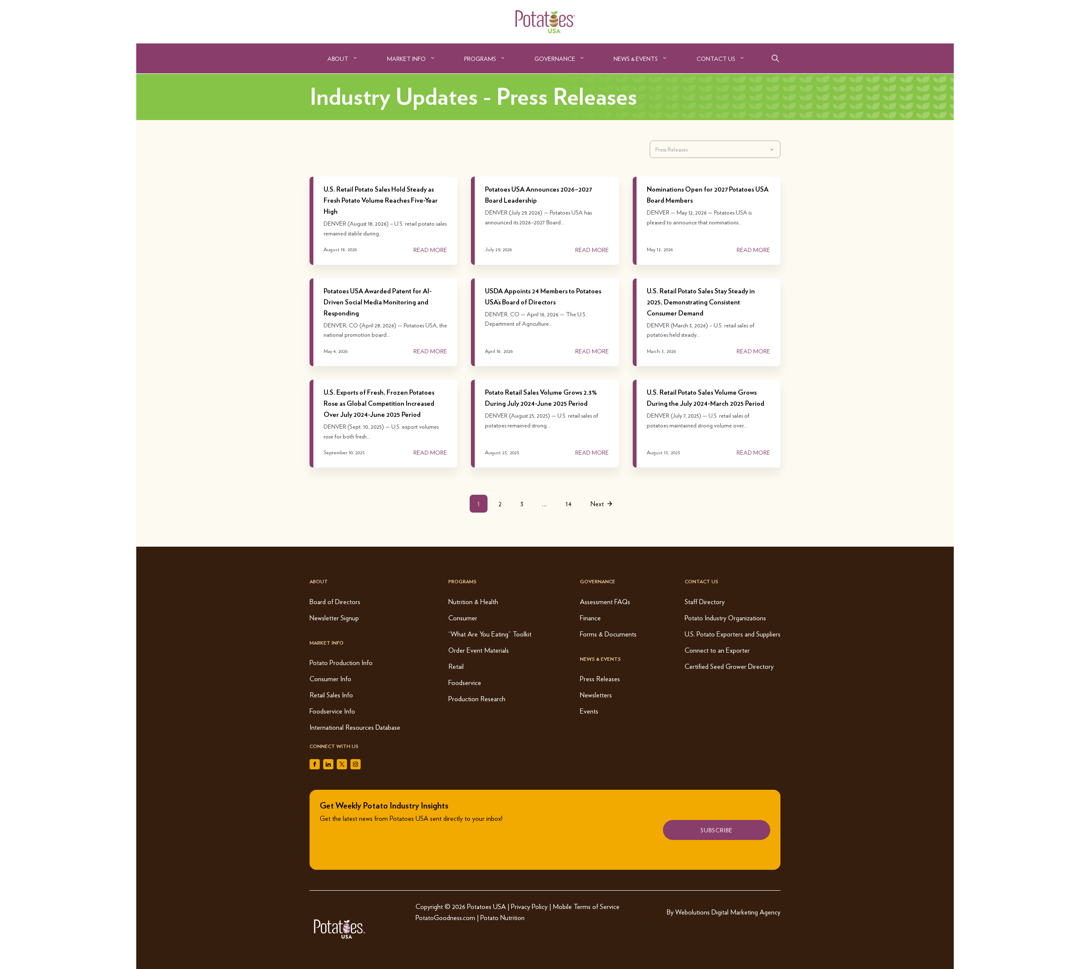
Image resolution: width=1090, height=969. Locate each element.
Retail (456, 666)
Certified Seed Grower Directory (729, 666)
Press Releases (600, 678)
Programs (480, 58)
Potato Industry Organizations (725, 617)
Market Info (406, 58)
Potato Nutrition (502, 917)
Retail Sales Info (331, 695)
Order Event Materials (478, 650)
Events (589, 711)
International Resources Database (355, 727)
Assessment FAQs (605, 601)
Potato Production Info (341, 662)
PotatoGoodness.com (445, 917)
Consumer (462, 617)
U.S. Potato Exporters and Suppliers (732, 634)
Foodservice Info (332, 711)
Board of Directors (335, 601)
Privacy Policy (529, 906)
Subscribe (716, 830)
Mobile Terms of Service (586, 906)
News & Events (636, 58)
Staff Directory (705, 601)
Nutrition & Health (473, 601)
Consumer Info (330, 678)
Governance (554, 58)
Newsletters (596, 695)
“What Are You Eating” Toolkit (489, 634)
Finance (590, 617)
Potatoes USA (486, 906)
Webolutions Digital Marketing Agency (727, 912)
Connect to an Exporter (717, 650)
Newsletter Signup (334, 617)
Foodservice (464, 682)
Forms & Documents (608, 634)
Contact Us (716, 58)
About (337, 58)
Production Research (476, 698)
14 (568, 503)
